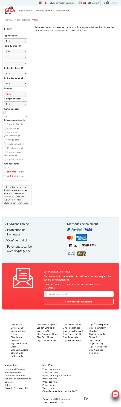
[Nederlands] (84, 3)
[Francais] (80, 3)
